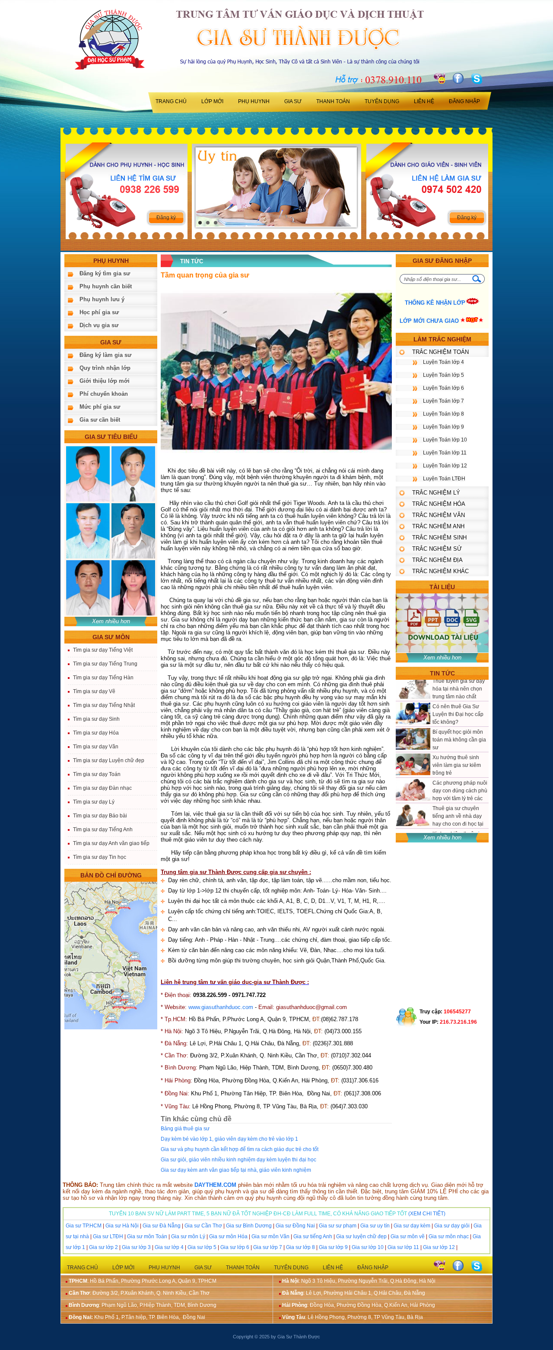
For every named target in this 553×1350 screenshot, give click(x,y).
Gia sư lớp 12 (439, 1247)
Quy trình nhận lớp (104, 368)
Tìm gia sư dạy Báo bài (100, 816)
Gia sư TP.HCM (84, 1226)
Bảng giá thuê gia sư (185, 1129)
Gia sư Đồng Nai (295, 1226)
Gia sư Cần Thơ (203, 1226)
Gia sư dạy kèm (412, 1226)
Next (350, 187)
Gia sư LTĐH (108, 1236)
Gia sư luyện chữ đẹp (361, 1236)
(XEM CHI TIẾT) (426, 1214)
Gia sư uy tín (375, 1226)
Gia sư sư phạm (337, 1226)
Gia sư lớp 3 (136, 1247)
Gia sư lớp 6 (234, 1247)
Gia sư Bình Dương (249, 1226)
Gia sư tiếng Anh (312, 1236)
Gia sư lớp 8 (300, 1247)
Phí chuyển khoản (103, 394)
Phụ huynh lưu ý (101, 299)
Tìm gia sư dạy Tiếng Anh (103, 829)
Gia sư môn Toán (147, 1236)
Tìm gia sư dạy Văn (95, 747)
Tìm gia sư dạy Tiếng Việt (103, 650)
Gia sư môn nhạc (449, 1236)
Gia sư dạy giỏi (452, 1226)
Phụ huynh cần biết (105, 286)
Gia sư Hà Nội (122, 1226)
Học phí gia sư (99, 312)
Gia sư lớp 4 (169, 1247)
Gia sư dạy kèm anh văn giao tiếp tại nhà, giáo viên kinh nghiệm (236, 1170)
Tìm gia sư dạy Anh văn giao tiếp (111, 843)
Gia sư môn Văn (270, 1236)
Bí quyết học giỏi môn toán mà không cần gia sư (459, 692)
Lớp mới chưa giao (429, 321)
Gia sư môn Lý (188, 1236)
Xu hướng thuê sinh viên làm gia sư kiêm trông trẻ (456, 718)
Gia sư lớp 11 (403, 1247)
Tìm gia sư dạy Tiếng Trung (105, 664)
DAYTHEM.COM (215, 1185)
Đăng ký (166, 217)
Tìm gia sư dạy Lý (93, 802)
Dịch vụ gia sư (98, 325)
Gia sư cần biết (99, 419)
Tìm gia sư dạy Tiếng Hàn (103, 678)
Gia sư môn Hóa (228, 1236)
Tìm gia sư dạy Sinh (96, 719)
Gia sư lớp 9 (333, 1247)
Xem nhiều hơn (111, 621)
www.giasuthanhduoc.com (220, 1007)
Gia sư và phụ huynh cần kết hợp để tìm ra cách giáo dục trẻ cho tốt (239, 1149)
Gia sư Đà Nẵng (162, 1226)
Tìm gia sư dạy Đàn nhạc (102, 788)
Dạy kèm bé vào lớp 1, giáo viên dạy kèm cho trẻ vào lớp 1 (229, 1139)
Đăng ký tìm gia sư (104, 273)
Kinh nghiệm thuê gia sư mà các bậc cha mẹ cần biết (458, 794)
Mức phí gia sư (99, 407)
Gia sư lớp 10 (368, 1247)
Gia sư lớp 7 (267, 1247)
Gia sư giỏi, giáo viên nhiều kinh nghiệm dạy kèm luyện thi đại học (238, 1160)
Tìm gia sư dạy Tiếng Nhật (104, 705)
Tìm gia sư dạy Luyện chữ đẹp (108, 760)
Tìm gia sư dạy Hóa (96, 733)
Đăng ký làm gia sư (105, 355)
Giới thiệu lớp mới (104, 381)
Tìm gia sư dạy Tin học (99, 857)
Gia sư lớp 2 (103, 1247)
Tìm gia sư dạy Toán (97, 774)
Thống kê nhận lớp (435, 303)
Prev (207, 187)
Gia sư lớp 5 (202, 1247)
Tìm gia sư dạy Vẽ (94, 691)
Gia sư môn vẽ (408, 1236)
